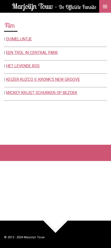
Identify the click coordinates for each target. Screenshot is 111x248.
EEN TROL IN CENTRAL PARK (32, 52)
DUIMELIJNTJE (19, 39)
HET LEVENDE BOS (23, 65)
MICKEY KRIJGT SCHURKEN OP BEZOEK (41, 92)
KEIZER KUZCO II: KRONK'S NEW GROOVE (43, 79)
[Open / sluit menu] (105, 6)
